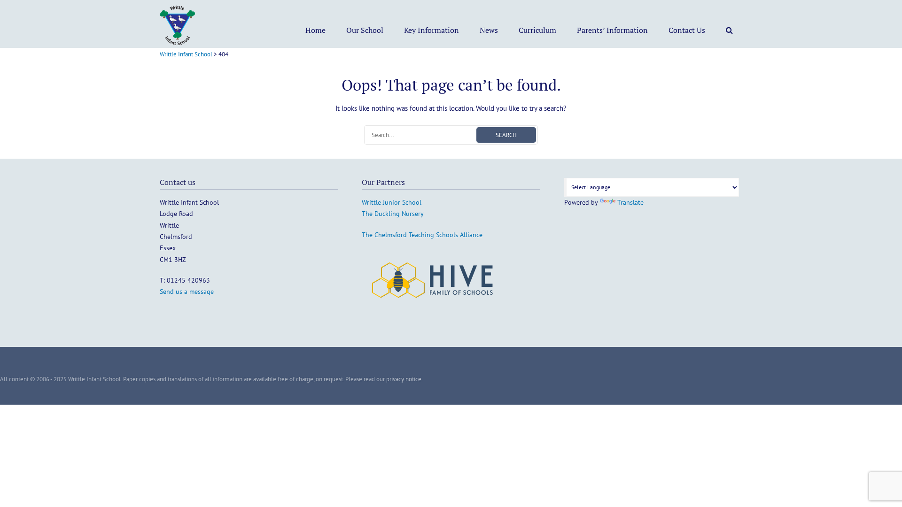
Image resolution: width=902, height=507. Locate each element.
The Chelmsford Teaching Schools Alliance (422, 234)
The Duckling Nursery (393, 213)
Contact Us (687, 30)
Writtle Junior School (391, 202)
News (489, 30)
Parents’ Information (612, 30)
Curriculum (537, 30)
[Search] (729, 30)
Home (315, 30)
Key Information (431, 30)
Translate (630, 202)
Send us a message (187, 291)
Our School (364, 30)
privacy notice (403, 379)
